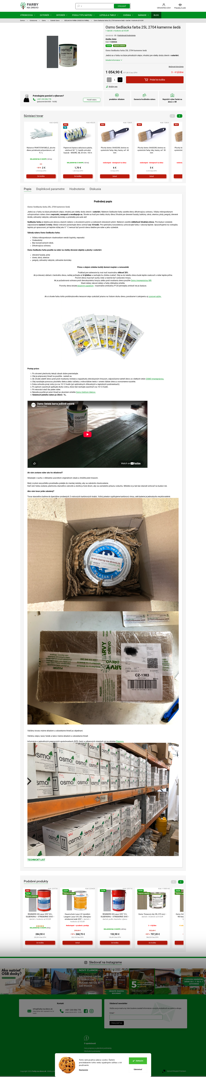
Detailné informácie (113, 60)
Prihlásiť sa (116, 1023)
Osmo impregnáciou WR (141, 280)
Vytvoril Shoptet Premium (176, 1071)
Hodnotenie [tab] (77, 189)
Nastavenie (83, 1070)
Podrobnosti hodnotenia (126, 35)
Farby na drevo (86, 1011)
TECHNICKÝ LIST (36, 859)
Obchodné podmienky (92, 1051)
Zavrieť (122, 87)
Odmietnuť (138, 1069)
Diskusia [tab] (95, 189)
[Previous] (172, 116)
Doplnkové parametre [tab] (50, 189)
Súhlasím (139, 1061)
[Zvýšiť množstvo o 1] (120, 79)
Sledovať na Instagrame (105, 962)
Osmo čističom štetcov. (86, 392)
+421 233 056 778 (73, 1010)
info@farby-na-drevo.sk (43, 1009)
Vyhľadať (122, 6)
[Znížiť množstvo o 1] (109, 79)
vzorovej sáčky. (155, 296)
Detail (115, 176)
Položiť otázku (92, 100)
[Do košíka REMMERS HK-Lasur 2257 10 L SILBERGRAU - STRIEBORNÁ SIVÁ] (115, 943)
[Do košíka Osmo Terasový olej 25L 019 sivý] (152, 943)
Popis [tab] (27, 189)
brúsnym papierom (85, 286)
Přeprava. (120, 741)
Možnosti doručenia (176, 67)
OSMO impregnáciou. (155, 379)
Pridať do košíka (157, 79)
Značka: (111, 39)
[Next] (179, 116)
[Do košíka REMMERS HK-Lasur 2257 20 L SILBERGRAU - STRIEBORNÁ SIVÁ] (40, 943)
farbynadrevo (91, 1011)
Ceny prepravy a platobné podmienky (98, 1048)
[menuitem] (28, 15)
